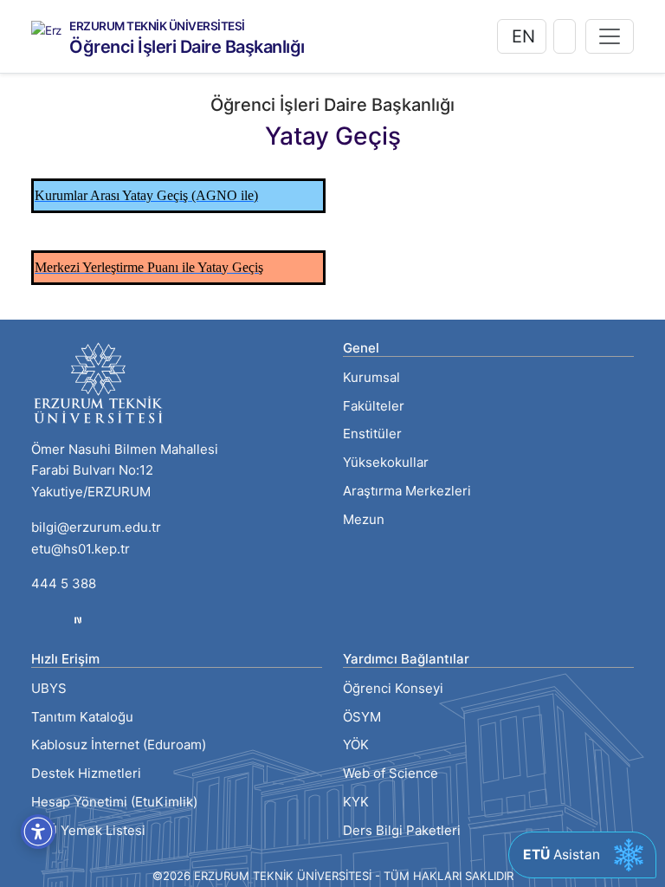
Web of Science (390, 773)
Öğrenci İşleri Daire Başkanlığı (187, 46)
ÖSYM (362, 717)
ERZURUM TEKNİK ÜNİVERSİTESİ (157, 27)
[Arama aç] (564, 36)
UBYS (49, 688)
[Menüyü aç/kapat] (609, 36)
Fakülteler (373, 406)
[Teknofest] (78, 619)
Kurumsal (371, 377)
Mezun (363, 519)
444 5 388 (63, 583)
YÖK (356, 744)
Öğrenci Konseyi (393, 688)
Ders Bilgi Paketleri (402, 830)
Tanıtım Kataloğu (82, 717)
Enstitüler (372, 433)
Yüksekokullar (386, 462)
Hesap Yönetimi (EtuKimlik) (114, 801)
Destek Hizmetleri (86, 773)
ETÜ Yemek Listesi (88, 830)
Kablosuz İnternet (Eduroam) (118, 744)
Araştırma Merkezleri (407, 490)
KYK (356, 801)
